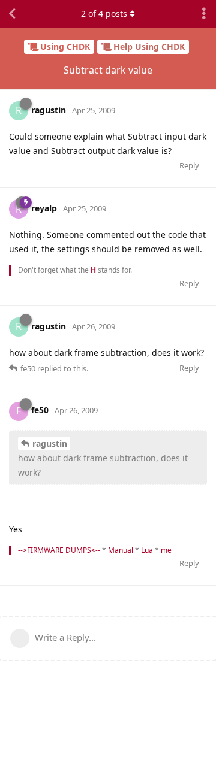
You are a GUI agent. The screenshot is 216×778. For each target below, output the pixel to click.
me (166, 550)
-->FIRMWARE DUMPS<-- (59, 550)
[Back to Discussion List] (12, 14)
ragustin (49, 443)
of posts (104, 13)
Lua (147, 550)
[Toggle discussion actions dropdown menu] (204, 14)
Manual (120, 550)
